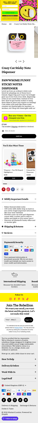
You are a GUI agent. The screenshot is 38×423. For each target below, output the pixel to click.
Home (4, 24)
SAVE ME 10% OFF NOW (10, 12)
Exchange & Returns (28, 406)
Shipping (14, 127)
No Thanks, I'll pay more (10, 15)
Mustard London (14, 412)
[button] (30, 158)
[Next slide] (23, 61)
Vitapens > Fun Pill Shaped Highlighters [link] (13, 171)
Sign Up (28, 320)
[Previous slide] (16, 61)
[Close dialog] (36, 1)
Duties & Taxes (8, 409)
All (10, 24)
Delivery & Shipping (10, 406)
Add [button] (13, 178)
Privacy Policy (5, 18)
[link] (13, 158)
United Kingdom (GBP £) (14, 385)
